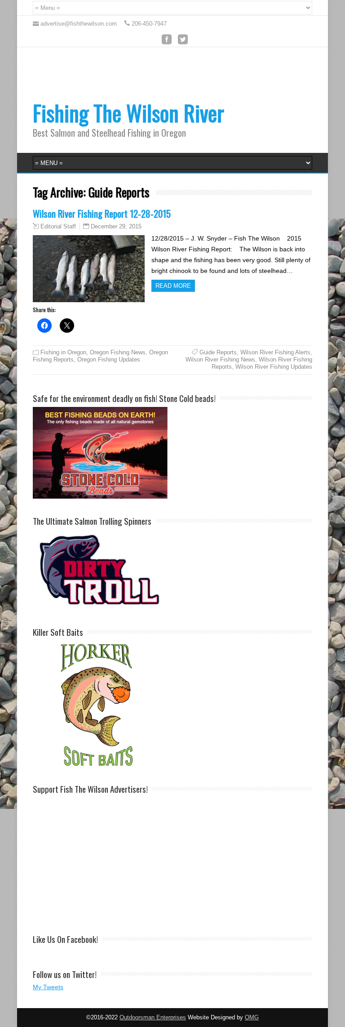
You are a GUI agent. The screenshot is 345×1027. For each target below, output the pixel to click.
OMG (252, 1017)
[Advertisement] (202, 80)
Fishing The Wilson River (128, 113)
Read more (173, 285)
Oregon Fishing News (118, 352)
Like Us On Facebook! (65, 939)
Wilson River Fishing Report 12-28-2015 (102, 213)
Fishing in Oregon (63, 352)
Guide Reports (218, 352)
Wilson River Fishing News (220, 359)
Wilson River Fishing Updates (273, 366)
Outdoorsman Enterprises (152, 1017)
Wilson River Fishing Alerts (275, 352)
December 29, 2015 (116, 226)
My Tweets (48, 987)
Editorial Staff (58, 226)
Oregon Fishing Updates (108, 359)
